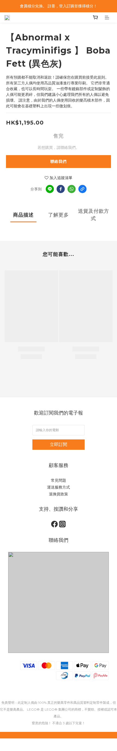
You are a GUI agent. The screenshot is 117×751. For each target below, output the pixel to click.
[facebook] (61, 189)
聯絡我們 (58, 161)
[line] (50, 189)
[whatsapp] (71, 189)
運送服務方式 (58, 487)
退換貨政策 (58, 494)
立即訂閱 (58, 444)
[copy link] (82, 189)
